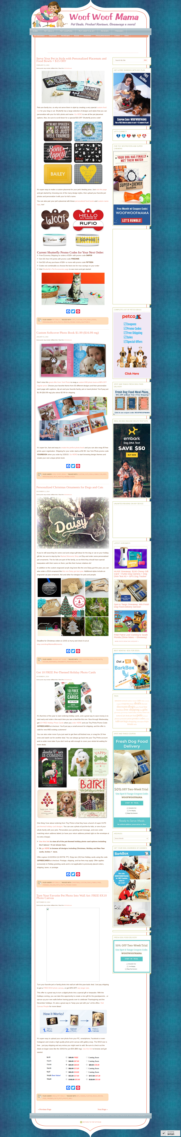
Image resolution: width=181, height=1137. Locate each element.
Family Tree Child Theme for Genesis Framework (125, 1115)
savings (124, 721)
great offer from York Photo (59, 382)
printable (123, 719)
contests (147, 701)
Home (35, 31)
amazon (118, 700)
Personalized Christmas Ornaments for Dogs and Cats (69, 487)
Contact (117, 35)
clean (142, 701)
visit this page (101, 189)
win (135, 724)
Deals (64, 474)
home (144, 712)
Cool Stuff (56, 474)
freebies (46, 885)
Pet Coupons (66, 31)
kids (104, 474)
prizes (129, 719)
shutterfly (85, 322)
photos (61, 476)
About (126, 35)
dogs (94, 319)
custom (79, 319)
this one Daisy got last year (72, 571)
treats (130, 724)
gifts (100, 659)
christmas (76, 882)
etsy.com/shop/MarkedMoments (49, 644)
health (130, 712)
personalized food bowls (84, 201)
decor (100, 1096)
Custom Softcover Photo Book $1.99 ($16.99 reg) (67, 332)
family (96, 474)
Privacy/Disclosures (103, 35)
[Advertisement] (93, 45)
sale (117, 721)
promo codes (75, 322)
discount (144, 704)
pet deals (126, 716)
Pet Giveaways (39, 35)
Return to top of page (92, 1122)
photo (60, 322)
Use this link (44, 841)
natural (119, 715)
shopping (132, 721)
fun (100, 474)
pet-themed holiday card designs (50, 826)
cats (73, 319)
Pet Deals (49, 31)
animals (124, 701)
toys (146, 721)
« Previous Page (44, 1109)
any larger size (83, 988)
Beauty (76, 35)
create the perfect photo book (72, 448)
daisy (132, 704)
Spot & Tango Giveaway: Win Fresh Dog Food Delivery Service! (131, 605)
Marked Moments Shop (69, 556)
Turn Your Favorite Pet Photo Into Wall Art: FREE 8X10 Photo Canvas (71, 897)
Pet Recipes (65, 35)
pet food (133, 716)
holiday (45, 662)
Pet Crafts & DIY (87, 31)
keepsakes (53, 662)
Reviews (105, 31)
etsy (96, 659)
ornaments (62, 662)
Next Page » (103, 1109)
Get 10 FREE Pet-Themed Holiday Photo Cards (66, 672)
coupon (119, 704)
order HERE (76, 723)
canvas (82, 1096)
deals (89, 319)
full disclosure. (68, 68)
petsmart (145, 716)
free (99, 882)
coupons (125, 703)
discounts (122, 706)
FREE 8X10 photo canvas (53, 988)
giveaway (117, 712)
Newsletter (87, 35)
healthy (134, 712)
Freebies (119, 31)
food (141, 707)
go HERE (45, 848)
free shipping (131, 709)
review (147, 719)
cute (84, 319)
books (134, 701)
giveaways (124, 712)
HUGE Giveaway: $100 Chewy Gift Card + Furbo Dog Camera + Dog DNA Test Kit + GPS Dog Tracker (131, 574)
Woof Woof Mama (90, 14)
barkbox (130, 701)
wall (70, 1098)
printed (66, 322)
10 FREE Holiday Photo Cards (52, 723)
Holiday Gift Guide (59, 659)
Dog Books (53, 35)
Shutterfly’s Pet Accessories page (56, 269)
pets (55, 322)
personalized (48, 322)
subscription (140, 721)
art (78, 1096)
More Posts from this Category (126, 641)
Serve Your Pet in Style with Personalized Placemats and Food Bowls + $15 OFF (71, 60)
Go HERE (78, 114)
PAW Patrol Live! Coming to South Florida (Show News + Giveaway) (131, 636)
